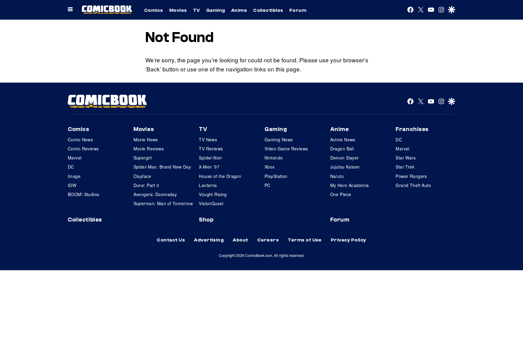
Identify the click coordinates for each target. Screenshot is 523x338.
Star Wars (406, 158)
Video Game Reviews (286, 149)
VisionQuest (211, 203)
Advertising (209, 240)
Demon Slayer (344, 158)
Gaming (215, 10)
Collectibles (268, 10)
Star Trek (405, 167)
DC (71, 167)
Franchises (412, 129)
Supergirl (142, 158)
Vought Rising (213, 194)
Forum (297, 10)
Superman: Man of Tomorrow (163, 203)
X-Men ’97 (209, 167)
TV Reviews (211, 149)
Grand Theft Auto (413, 185)
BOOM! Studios (83, 194)
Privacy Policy (348, 240)
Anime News (342, 139)
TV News (208, 139)
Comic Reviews (83, 149)
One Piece (340, 194)
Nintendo (274, 158)
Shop (206, 219)
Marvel (75, 158)
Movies (178, 10)
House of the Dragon (220, 176)
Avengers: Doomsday (155, 194)
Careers (268, 240)
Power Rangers (411, 176)
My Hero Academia (349, 185)
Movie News (145, 139)
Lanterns (208, 185)
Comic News (80, 139)
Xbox (270, 167)
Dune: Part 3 (146, 185)
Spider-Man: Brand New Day (162, 167)
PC (268, 185)
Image (74, 176)
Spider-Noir (210, 158)
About (240, 240)
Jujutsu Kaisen (345, 167)
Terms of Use (305, 240)
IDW (72, 185)
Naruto (337, 176)
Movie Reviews (148, 149)
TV (196, 10)
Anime (239, 10)
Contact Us (171, 240)
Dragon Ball (342, 149)
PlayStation (276, 176)
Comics (153, 10)
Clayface (142, 176)
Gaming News (279, 139)
